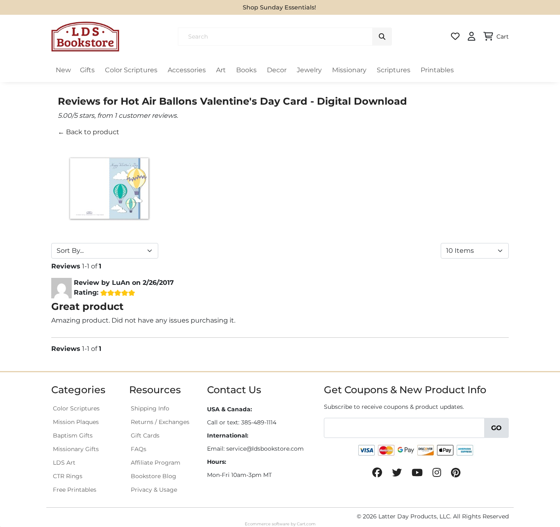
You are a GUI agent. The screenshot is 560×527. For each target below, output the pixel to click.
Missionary (349, 70)
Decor (277, 70)
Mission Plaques (76, 422)
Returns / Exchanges (160, 422)
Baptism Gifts (73, 435)
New (63, 70)
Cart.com (306, 524)
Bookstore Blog (153, 476)
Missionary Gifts (76, 449)
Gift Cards (145, 435)
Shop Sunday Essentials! (279, 7)
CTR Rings (67, 476)
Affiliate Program (155, 462)
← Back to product (88, 132)
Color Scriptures (131, 70)
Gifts (87, 70)
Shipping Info (150, 408)
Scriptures (393, 70)
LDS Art (64, 462)
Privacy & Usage (154, 489)
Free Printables (74, 489)
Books (246, 70)
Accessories (187, 70)
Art (221, 70)
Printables (437, 70)
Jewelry (309, 70)
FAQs (138, 449)
